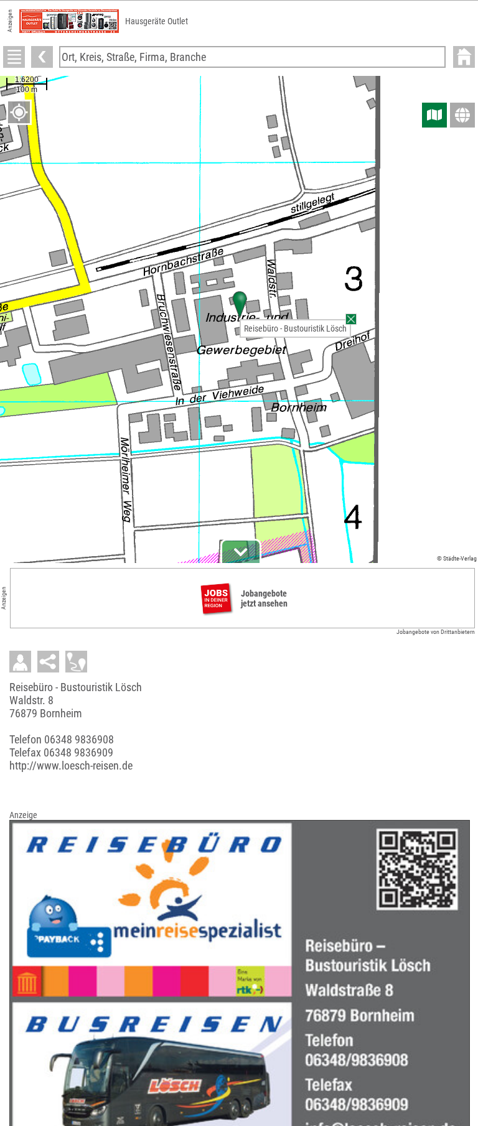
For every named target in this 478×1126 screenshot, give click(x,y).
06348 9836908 (79, 739)
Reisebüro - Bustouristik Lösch (295, 328)
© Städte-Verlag (457, 558)
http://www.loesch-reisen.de (71, 765)
